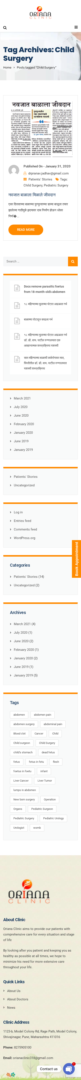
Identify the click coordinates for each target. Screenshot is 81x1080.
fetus (16, 761)
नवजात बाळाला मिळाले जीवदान (32, 194)
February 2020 (24, 424)
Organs (17, 808)
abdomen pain (42, 714)
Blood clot (19, 733)
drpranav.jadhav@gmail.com (48, 173)
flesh (56, 761)
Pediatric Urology (53, 818)
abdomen (19, 714)
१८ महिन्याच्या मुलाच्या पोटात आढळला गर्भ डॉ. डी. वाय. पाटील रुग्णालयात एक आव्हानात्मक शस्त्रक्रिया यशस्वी (45, 340)
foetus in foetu (22, 771)
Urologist (18, 827)
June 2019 (21, 441)
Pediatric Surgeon (42, 808)
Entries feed (22, 521)
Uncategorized (24, 485)
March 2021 (22, 398)
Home (7, 67)
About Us (14, 991)
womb (37, 827)
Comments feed (25, 529)
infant (44, 771)
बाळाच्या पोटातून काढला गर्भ (38, 319)
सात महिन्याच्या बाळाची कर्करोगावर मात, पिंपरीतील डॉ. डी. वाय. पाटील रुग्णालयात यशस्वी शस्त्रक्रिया (45, 363)
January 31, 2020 (58, 166)
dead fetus (48, 752)
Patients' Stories (40, 179)
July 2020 (20, 407)
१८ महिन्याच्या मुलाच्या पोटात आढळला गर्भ (45, 304)
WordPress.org (24, 538)
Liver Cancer (21, 780)
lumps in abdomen (24, 790)
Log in (18, 512)
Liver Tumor (45, 780)
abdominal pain (53, 724)
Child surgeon (21, 743)
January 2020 (23, 433)
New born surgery (24, 799)
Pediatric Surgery (56, 185)
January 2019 (23, 450)
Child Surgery (33, 185)
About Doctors (17, 999)
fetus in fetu (36, 761)
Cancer (39, 733)
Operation (50, 799)
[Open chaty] (69, 1069)
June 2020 (21, 415)
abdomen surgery (24, 724)
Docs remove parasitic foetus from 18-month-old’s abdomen (44, 289)
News (11, 1008)
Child (55, 733)
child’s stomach (23, 752)
